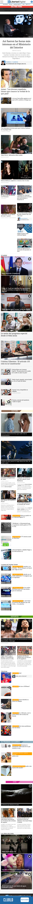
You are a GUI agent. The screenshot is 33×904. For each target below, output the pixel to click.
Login (32, 2)
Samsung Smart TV (17, 4)
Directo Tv (28, 4)
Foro (23, 4)
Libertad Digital (16, 1)
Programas (5, 4)
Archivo (10, 4)
